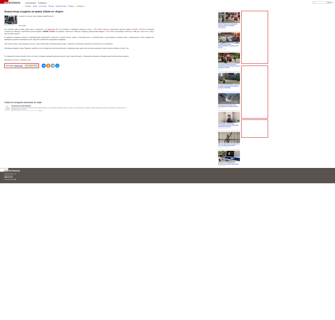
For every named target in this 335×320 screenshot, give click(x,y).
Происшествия (60, 6)
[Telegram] (53, 66)
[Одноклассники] (48, 66)
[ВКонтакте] (44, 66)
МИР (100, 29)
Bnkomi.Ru (18, 66)
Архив (35, 6)
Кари (89, 29)
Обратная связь (8, 176)
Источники (43, 6)
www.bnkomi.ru (11, 25)
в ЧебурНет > (80, 6)
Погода (51, 6)
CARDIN (52, 31)
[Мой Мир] (57, 66)
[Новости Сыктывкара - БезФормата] (10, 2)
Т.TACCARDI (110, 31)
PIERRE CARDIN (138, 29)
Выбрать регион (8, 177)
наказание (32, 44)
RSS (15, 179)
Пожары (71, 6)
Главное (28, 6)
